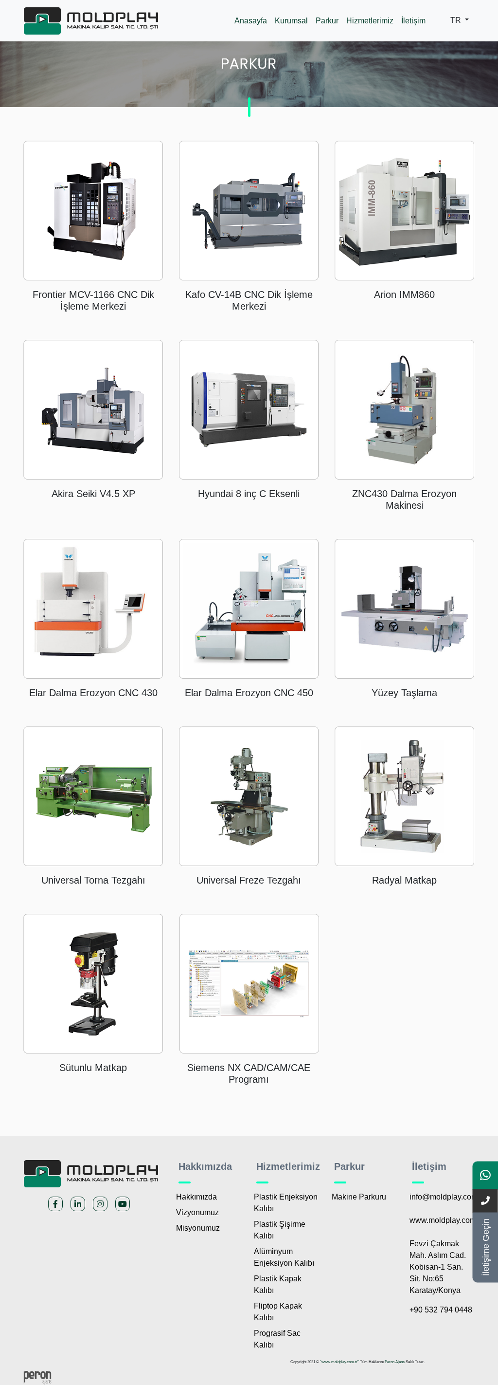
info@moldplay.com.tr (446, 1197)
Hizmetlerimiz (369, 21)
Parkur (327, 21)
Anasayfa (250, 21)
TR (456, 20)
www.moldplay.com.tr (445, 1220)
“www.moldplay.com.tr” (339, 1362)
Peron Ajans (395, 1362)
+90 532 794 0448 (440, 1310)
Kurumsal (291, 21)
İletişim (413, 21)
